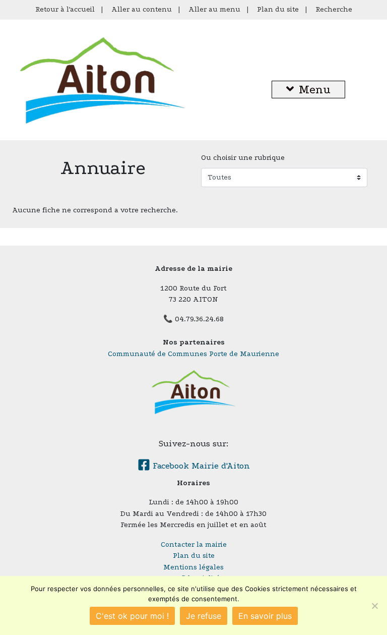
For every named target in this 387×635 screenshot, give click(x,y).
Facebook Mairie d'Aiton (200, 466)
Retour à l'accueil (65, 9)
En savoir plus (265, 616)
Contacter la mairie (194, 544)
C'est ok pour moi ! (132, 616)
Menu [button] (315, 89)
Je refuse (203, 616)
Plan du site (278, 9)
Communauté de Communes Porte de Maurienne (193, 354)
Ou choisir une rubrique (243, 157)
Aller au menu (214, 9)
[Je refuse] (374, 606)
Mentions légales (193, 567)
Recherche (333, 9)
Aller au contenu (141, 9)
